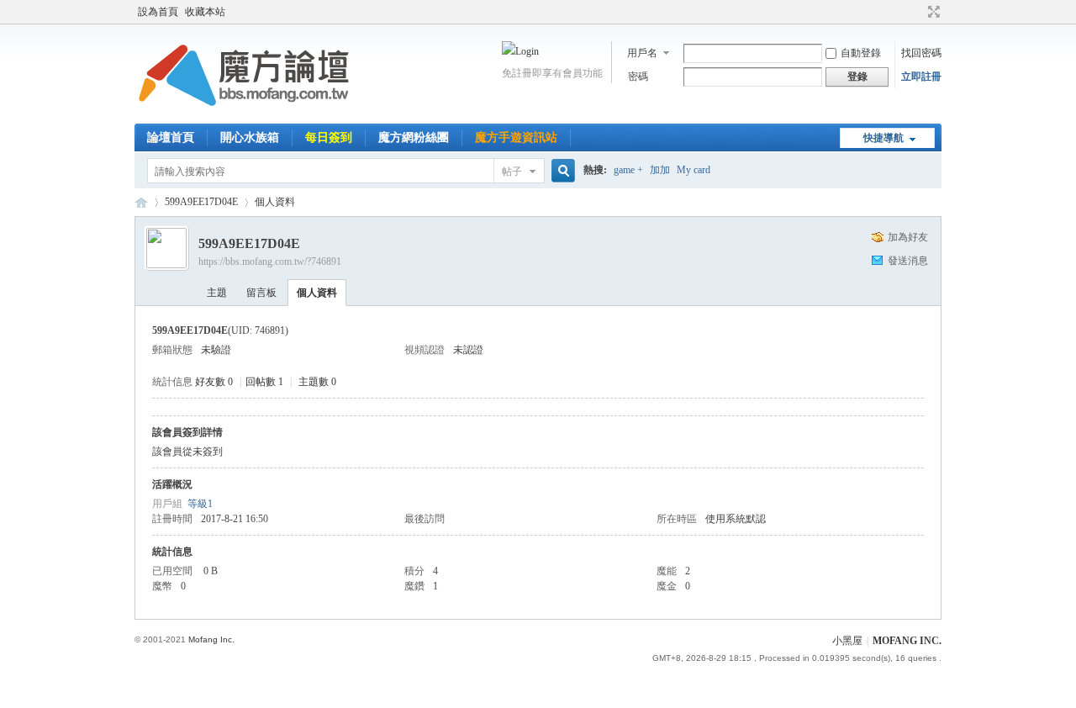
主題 (217, 293)
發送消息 (908, 261)
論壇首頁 (170, 137)
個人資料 (317, 293)
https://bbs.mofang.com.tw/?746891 (269, 261)
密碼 (638, 76)
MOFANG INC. (907, 641)
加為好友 (908, 237)
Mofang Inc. (211, 639)
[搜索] (561, 171)
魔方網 (141, 202)
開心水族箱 (249, 137)
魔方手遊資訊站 (516, 137)
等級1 (200, 504)
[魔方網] (243, 113)
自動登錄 (861, 53)
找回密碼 (921, 53)
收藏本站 (205, 12)
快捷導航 (883, 138)
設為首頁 (158, 12)
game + (628, 170)
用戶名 (642, 53)
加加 (660, 170)
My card (693, 170)
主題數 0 (317, 382)
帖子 (512, 171)
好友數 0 (214, 382)
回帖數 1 (264, 382)
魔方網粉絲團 (413, 137)
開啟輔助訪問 (918, 11)
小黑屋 (847, 641)
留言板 (261, 293)
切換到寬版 (932, 11)
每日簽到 (328, 137)
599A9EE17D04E (201, 202)
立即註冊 (921, 76)
